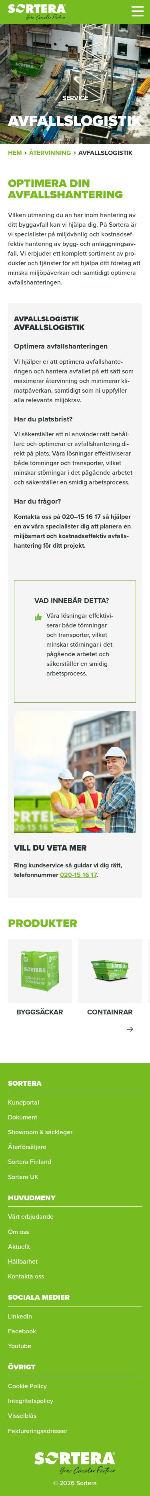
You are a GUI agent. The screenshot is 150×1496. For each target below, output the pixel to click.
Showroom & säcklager (40, 1132)
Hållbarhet (23, 1261)
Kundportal (23, 1102)
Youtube (19, 1346)
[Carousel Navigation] (75, 1029)
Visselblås (22, 1415)
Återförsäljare (27, 1146)
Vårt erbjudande (31, 1216)
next (130, 1029)
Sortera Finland (29, 1161)
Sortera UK (23, 1176)
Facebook (22, 1331)
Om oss (18, 1231)
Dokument (22, 1117)
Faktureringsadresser (37, 1431)
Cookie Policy (27, 1386)
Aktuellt (19, 1246)
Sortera (37, 12)
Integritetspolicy (30, 1400)
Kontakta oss (26, 1276)
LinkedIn (20, 1316)
